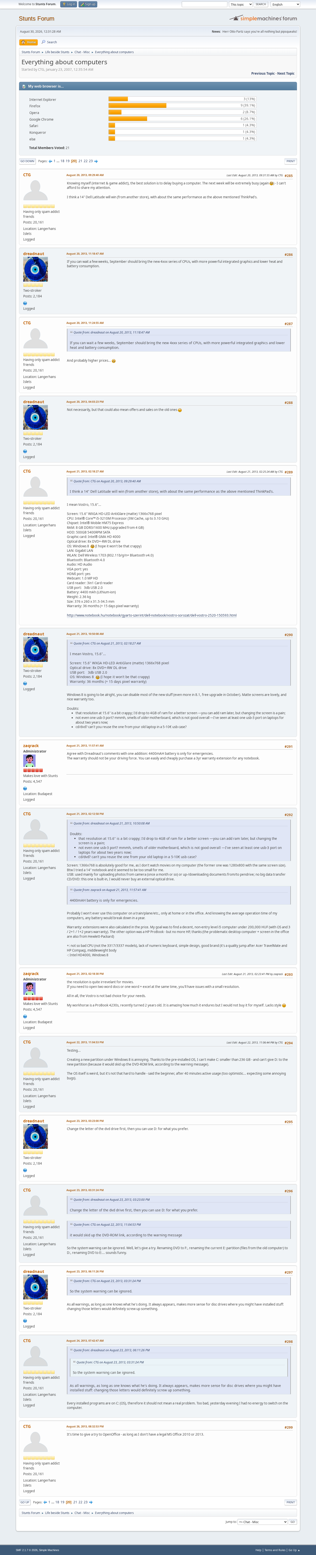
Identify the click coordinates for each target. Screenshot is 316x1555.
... (58, 161)
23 (91, 161)
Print (291, 161)
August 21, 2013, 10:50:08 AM (85, 634)
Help (258, 1550)
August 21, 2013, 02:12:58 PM (85, 814)
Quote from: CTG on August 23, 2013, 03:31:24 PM (107, 1281)
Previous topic (263, 73)
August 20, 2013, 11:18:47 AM (85, 253)
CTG (27, 175)
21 (80, 161)
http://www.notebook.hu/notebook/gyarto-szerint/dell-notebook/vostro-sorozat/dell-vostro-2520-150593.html (152, 615)
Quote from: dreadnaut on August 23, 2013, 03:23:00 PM (112, 1200)
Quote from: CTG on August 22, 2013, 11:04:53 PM (107, 1224)
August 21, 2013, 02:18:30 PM (85, 974)
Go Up (24, 1502)
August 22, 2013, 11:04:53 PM (85, 1042)
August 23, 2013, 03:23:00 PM (85, 1121)
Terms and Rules (275, 1550)
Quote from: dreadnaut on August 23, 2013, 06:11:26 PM (112, 1350)
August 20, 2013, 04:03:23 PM (85, 401)
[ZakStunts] (25, 788)
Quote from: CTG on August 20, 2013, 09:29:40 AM (107, 481)
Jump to (231, 1521)
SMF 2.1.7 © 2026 (27, 1550)
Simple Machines (49, 1550)
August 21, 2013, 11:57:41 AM (85, 745)
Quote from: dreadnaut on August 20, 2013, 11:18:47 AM (112, 332)
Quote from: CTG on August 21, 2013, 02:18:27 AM (107, 643)
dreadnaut (33, 253)
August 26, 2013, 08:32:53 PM (85, 1426)
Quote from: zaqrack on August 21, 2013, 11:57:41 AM (110, 890)
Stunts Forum (36, 18)
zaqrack (31, 745)
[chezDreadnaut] (25, 302)
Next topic (286, 73)
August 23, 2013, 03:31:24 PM (85, 1190)
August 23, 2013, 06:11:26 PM (85, 1271)
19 (68, 161)
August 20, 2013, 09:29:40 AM (85, 175)
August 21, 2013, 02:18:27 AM (85, 471)
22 (86, 161)
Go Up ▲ (294, 1550)
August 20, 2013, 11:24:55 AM (85, 323)
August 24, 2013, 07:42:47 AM (85, 1340)
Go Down (27, 161)
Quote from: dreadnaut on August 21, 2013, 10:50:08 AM (112, 823)
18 (62, 161)
